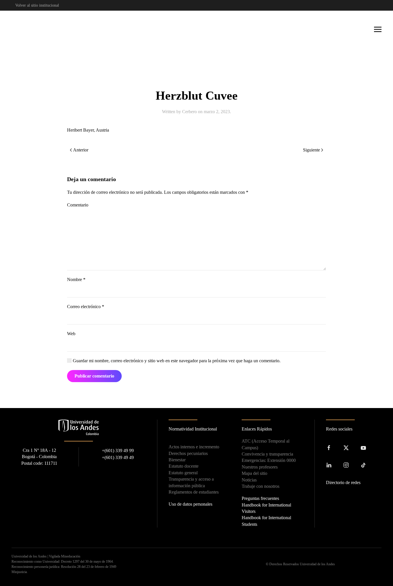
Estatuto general (183, 472)
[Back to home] (32, 29)
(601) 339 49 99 (118, 450)
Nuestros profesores (260, 466)
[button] (377, 29)
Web (71, 333)
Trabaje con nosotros (260, 486)
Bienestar (177, 459)
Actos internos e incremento (194, 446)
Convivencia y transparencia (267, 454)
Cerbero (189, 111)
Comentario (77, 204)
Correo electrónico (85, 306)
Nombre (76, 279)
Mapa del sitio (254, 473)
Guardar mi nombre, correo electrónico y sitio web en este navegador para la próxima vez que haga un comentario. (176, 360)
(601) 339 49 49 (118, 457)
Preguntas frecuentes (260, 498)
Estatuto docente (184, 466)
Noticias (249, 479)
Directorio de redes (343, 482)
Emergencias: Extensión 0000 (269, 460)
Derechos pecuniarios (188, 453)
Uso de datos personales (190, 504)
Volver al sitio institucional (37, 5)
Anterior (80, 149)
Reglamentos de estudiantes (194, 492)
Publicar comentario (94, 375)
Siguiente (311, 149)
